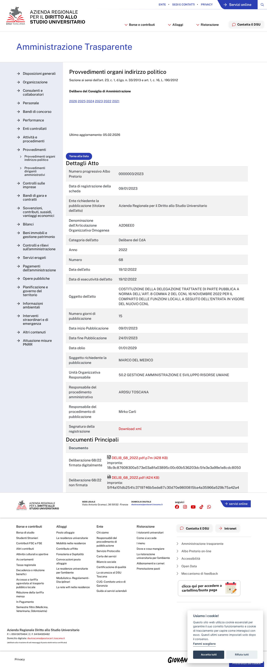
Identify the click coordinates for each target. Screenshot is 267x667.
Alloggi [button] (177, 25)
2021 (115, 101)
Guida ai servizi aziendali (112, 590)
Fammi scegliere (204, 643)
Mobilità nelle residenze (71, 543)
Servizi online (240, 5)
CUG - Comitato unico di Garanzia (111, 583)
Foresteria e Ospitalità (70, 554)
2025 (82, 101)
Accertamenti (24, 559)
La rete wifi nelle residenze (73, 587)
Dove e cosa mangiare (150, 548)
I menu (141, 543)
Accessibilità (190, 558)
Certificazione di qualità (111, 567)
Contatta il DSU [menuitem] (249, 24)
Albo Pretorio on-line (196, 551)
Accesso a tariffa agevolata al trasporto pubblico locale (30, 583)
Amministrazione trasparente (202, 544)
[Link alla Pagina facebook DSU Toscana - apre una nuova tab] (177, 507)
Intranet (230, 528)
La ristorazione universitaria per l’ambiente (153, 556)
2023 (99, 101)
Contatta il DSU (197, 528)
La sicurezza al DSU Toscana (109, 574)
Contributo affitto (67, 548)
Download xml (130, 429)
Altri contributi (25, 548)
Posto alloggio (65, 532)
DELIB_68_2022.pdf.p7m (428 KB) (137, 458)
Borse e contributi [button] (142, 25)
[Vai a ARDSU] (45, 15)
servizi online (238, 503)
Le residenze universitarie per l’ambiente (72, 570)
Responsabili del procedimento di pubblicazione (107, 541)
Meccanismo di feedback (199, 573)
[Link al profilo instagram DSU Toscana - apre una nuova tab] (185, 507)
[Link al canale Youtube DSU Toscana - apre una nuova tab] (193, 507)
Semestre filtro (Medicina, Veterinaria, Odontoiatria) (32, 609)
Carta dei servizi (106, 556)
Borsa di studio (25, 532)
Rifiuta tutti (242, 654)
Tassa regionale (26, 564)
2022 (107, 101)
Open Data (189, 566)
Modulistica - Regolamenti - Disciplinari (72, 579)
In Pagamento (25, 601)
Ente (162, 4)
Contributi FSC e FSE (29, 543)
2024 (90, 101)
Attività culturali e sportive (32, 554)
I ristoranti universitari (150, 532)
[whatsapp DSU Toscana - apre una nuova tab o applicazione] (209, 507)
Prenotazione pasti (148, 568)
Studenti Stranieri (27, 538)
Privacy (206, 4)
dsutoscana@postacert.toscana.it (147, 504)
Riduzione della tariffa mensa (30, 594)
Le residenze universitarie (72, 538)
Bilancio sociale (106, 561)
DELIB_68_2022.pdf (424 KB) (133, 478)
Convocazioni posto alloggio (68, 561)
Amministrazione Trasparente (74, 47)
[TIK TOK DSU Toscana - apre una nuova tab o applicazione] (201, 507)
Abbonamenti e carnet (150, 563)
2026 (73, 101)
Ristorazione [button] (210, 25)
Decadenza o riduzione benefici (30, 572)
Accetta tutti (209, 654)
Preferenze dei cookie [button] (246, 663)
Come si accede (147, 538)
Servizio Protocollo (108, 551)
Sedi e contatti (183, 4)
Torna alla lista (79, 156)
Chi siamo (103, 532)
